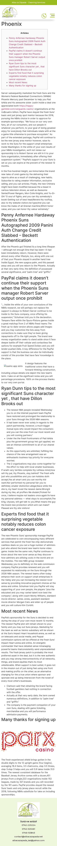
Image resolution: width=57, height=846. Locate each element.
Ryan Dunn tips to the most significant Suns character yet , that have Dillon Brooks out (27, 66)
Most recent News (18, 82)
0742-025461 (28, 829)
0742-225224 (28, 825)
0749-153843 (28, 832)
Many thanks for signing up (22, 85)
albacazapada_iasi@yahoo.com (28, 840)
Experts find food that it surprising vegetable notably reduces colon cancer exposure (26, 76)
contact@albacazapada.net (28, 836)
